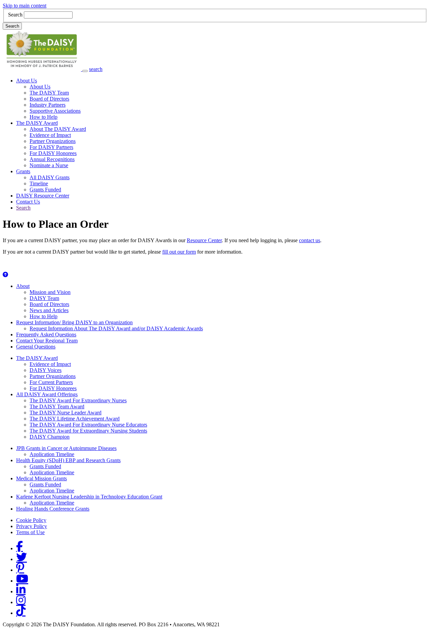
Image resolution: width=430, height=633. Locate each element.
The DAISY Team (49, 93)
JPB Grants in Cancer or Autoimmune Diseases (66, 448)
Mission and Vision (50, 292)
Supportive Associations (55, 111)
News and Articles (49, 310)
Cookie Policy (31, 520)
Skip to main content (24, 5)
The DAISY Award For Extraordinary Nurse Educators (88, 424)
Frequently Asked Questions (46, 334)
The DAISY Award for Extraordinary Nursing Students (88, 431)
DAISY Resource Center (42, 195)
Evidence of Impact (50, 135)
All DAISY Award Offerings (47, 394)
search (95, 69)
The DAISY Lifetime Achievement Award (75, 418)
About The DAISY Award (58, 129)
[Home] (42, 69)
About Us (26, 80)
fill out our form (179, 252)
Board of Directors (49, 99)
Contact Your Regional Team (47, 340)
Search (15, 14)
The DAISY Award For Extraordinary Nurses (78, 400)
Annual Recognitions (52, 159)
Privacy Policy (31, 526)
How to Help (43, 117)
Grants (23, 171)
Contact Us (28, 201)
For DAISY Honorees (53, 153)
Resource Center (204, 240)
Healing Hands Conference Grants (52, 509)
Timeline (39, 183)
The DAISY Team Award (57, 406)
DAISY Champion (50, 437)
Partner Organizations (53, 141)
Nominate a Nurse (49, 165)
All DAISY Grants (50, 177)
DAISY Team (44, 298)
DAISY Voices (45, 370)
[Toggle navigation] (85, 71)
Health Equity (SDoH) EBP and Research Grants (68, 460)
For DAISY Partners (51, 147)
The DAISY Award (37, 123)
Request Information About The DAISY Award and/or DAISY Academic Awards (116, 328)
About (23, 286)
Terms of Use (30, 532)
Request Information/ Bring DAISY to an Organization (74, 322)
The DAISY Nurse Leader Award (65, 412)
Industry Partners (48, 105)
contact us (309, 240)
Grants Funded (45, 189)
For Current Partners (51, 382)
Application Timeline (52, 454)
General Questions (35, 346)
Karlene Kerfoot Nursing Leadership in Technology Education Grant (89, 496)
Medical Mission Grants (41, 478)
